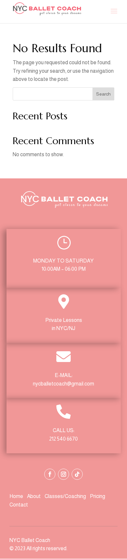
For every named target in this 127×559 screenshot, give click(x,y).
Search (103, 94)
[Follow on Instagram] (63, 474)
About (34, 496)
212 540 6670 (63, 439)
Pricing (97, 496)
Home (16, 496)
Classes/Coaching (65, 496)
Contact (18, 504)
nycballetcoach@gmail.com (63, 383)
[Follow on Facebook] (49, 474)
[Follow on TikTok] (77, 474)
